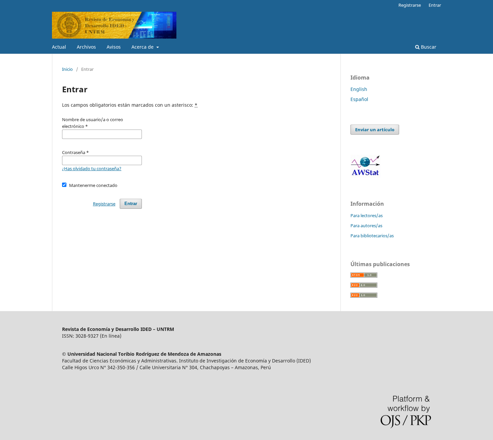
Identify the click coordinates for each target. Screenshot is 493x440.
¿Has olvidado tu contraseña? (91, 168)
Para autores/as (366, 226)
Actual (59, 47)
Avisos (114, 47)
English (358, 89)
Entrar (435, 5)
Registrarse (409, 5)
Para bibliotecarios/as (372, 236)
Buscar (428, 47)
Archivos (86, 47)
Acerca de (143, 47)
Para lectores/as (366, 215)
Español (359, 99)
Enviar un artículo (374, 130)
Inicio (67, 69)
